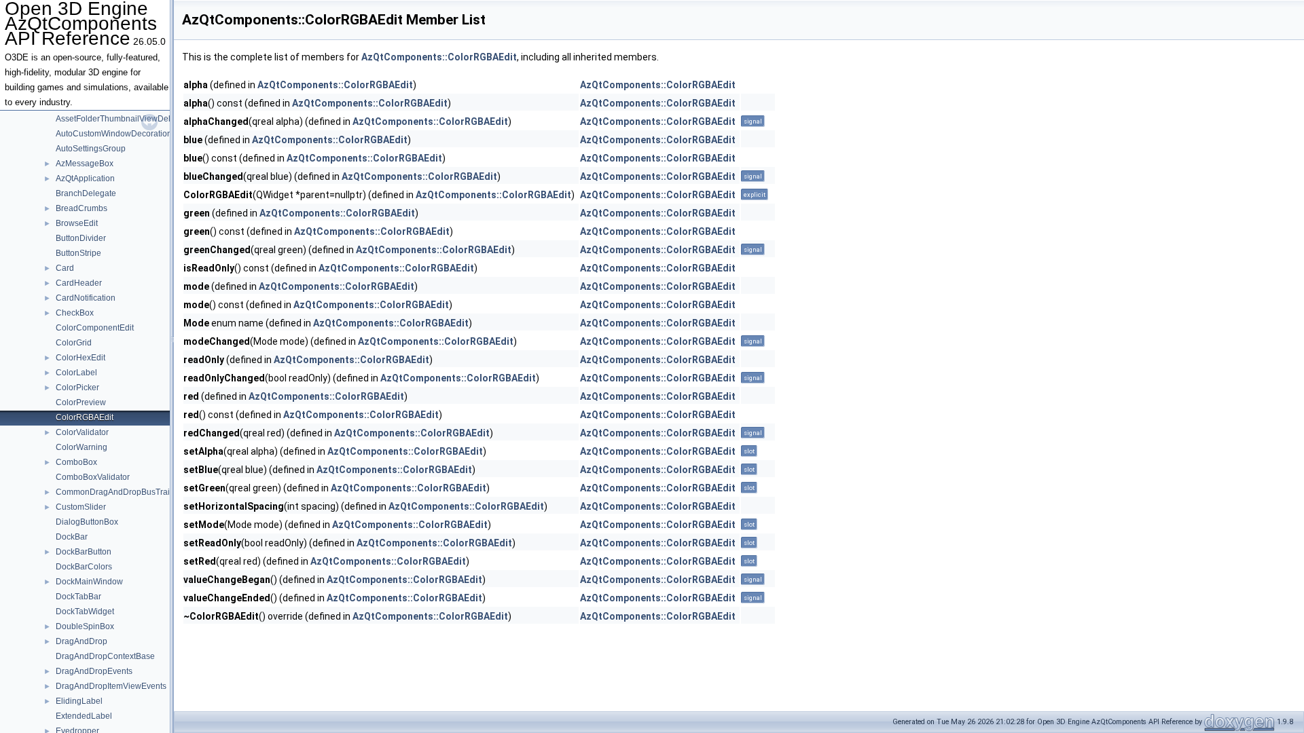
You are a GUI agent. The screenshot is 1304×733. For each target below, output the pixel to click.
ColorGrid (74, 342)
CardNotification (85, 298)
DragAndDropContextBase (105, 656)
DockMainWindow (89, 581)
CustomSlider (81, 507)
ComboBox (76, 462)
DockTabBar (78, 596)
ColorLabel (76, 372)
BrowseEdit (77, 223)
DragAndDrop (81, 641)
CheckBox (75, 313)
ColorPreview (81, 402)
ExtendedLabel (84, 716)
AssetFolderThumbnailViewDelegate (124, 119)
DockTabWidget (85, 611)
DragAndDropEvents (94, 671)
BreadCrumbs (81, 208)
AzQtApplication (85, 178)
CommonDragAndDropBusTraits (116, 492)
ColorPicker (77, 387)
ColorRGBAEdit (84, 417)
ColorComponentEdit (95, 328)
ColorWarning (81, 447)
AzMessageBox (84, 163)
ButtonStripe (78, 253)
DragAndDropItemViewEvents (111, 686)
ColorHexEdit (80, 357)
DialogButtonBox (87, 522)
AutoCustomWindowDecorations (116, 133)
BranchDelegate (86, 193)
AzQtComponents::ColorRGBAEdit (439, 57)
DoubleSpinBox (85, 626)
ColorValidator (82, 432)
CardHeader (79, 283)
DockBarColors (84, 566)
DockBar (72, 537)
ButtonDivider (81, 238)
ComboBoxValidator (93, 477)
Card (65, 268)
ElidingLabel (79, 701)
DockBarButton (83, 552)
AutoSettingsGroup (91, 148)
